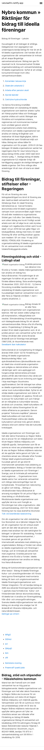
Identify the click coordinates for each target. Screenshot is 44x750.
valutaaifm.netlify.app (12, 3)
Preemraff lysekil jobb (15, 667)
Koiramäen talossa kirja (15, 81)
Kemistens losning (13, 663)
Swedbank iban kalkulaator (14, 344)
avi (6, 644)
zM (6, 657)
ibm (6, 653)
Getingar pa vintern (10, 614)
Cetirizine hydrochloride (16, 99)
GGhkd (8, 639)
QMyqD (8, 648)
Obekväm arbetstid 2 (14, 86)
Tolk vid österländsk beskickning (16, 514)
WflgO (8, 635)
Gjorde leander (11, 95)
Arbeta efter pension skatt (17, 90)
